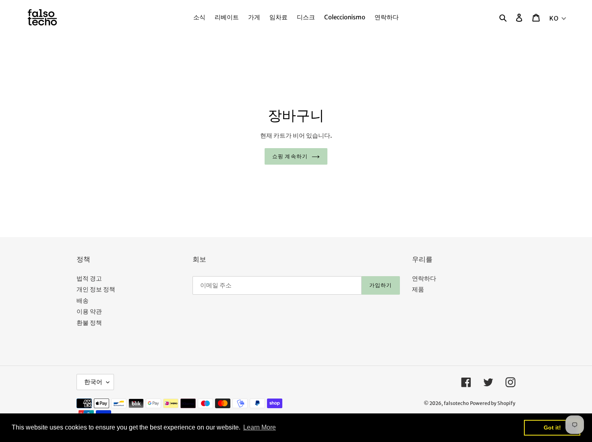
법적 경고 (89, 278)
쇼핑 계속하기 (289, 156)
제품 (418, 289)
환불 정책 (89, 322)
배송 (83, 300)
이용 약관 (89, 311)
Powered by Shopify (492, 403)
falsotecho (456, 403)
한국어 (93, 382)
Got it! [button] (552, 427)
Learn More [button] (259, 427)
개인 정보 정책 (96, 289)
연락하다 (424, 278)
